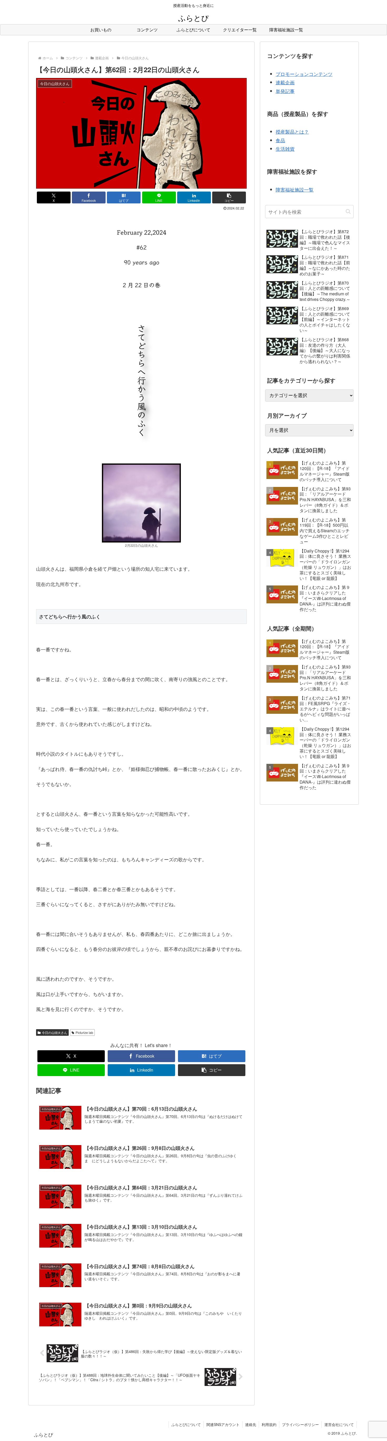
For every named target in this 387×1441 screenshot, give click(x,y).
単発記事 (285, 90)
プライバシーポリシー (300, 1424)
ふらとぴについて (186, 1424)
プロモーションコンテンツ (304, 73)
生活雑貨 (285, 148)
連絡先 (250, 1424)
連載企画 (285, 82)
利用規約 (269, 1424)
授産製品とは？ (292, 131)
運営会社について (339, 1424)
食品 (280, 140)
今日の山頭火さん (54, 1032)
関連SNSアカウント (223, 1424)
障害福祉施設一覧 (295, 189)
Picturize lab (84, 1032)
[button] (229, 197)
